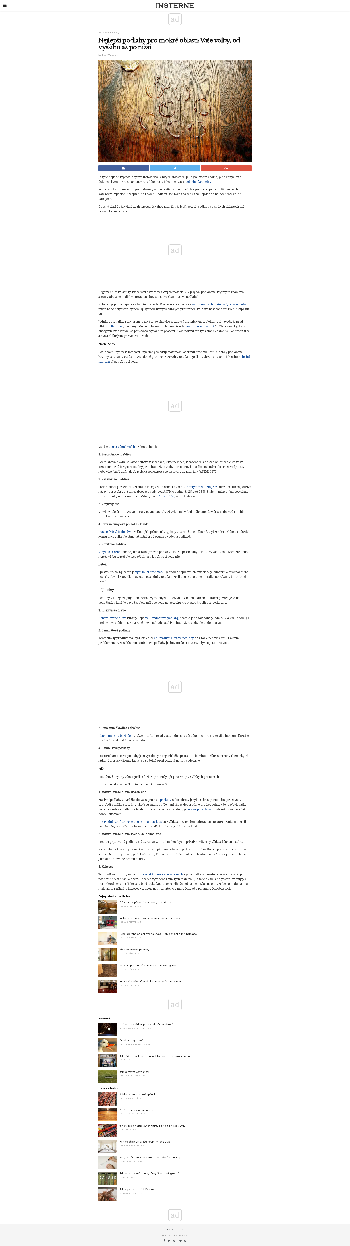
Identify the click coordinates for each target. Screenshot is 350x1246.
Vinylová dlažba (109, 552)
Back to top (175, 1229)
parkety (165, 800)
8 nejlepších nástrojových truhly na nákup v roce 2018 (152, 1125)
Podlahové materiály (108, 33)
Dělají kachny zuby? (131, 1040)
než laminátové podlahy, (162, 618)
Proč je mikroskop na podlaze (137, 1110)
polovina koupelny (198, 181)
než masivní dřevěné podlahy (174, 638)
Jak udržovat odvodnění (134, 1071)
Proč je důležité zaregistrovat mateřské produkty (149, 1157)
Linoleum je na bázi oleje (115, 735)
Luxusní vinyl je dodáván (115, 532)
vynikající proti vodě (149, 572)
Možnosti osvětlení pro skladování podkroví (146, 1024)
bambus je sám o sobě (199, 326)
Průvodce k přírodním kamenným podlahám (146, 902)
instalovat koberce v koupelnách (160, 874)
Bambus (116, 326)
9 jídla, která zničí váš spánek (137, 1094)
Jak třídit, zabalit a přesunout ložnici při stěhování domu (154, 1056)
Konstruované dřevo (112, 618)
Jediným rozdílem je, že (202, 487)
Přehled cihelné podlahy (134, 949)
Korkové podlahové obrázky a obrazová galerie (148, 965)
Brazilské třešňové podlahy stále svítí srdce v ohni (150, 981)
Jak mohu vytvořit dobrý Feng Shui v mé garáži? (149, 1173)
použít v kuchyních (122, 446)
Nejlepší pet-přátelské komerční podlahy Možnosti (150, 918)
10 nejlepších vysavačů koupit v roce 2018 (145, 1141)
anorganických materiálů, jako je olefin (219, 304)
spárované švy (165, 496)
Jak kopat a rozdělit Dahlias (136, 1189)
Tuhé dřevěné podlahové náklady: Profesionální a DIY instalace (158, 933)
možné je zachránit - (201, 809)
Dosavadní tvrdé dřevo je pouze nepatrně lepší (130, 821)
